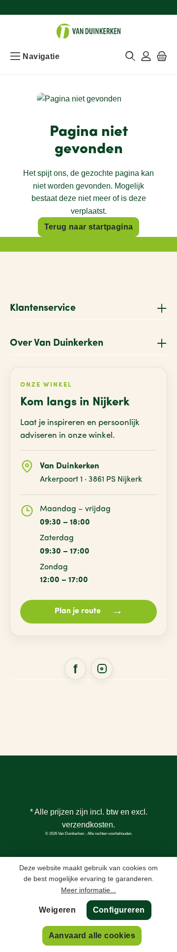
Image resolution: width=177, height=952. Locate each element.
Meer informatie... (88, 890)
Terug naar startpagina (88, 227)
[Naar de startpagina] (88, 31)
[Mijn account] (146, 56)
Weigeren (57, 910)
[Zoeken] (130, 56)
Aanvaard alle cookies (92, 935)
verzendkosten (87, 825)
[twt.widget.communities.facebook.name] (75, 669)
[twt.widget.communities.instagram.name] (102, 669)
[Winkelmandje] (162, 56)
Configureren (119, 910)
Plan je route (89, 611)
